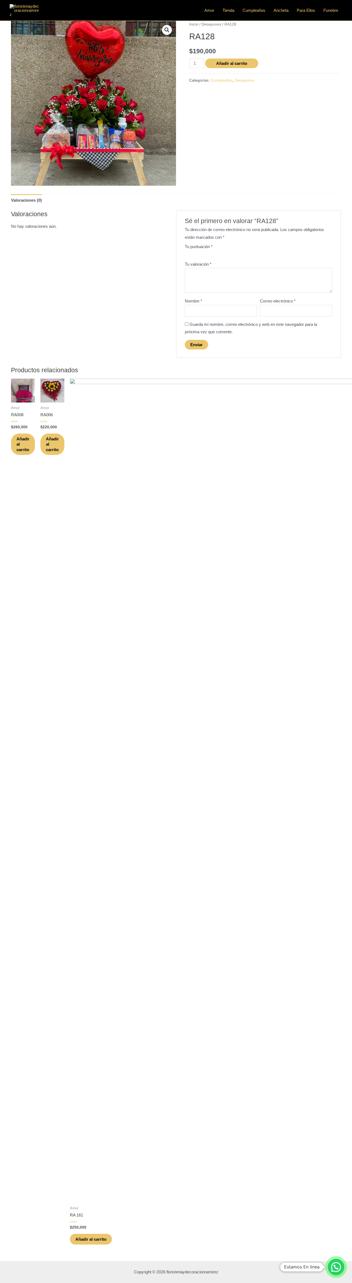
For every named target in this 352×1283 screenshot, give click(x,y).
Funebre (330, 10)
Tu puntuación (199, 246)
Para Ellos (306, 10)
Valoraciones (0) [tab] (26, 200)
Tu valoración (198, 264)
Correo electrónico (278, 301)
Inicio (193, 24)
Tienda (228, 10)
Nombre (193, 301)
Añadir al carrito (231, 63)
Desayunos (211, 24)
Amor (209, 10)
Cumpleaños (254, 10)
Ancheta (281, 10)
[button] (167, 30)
